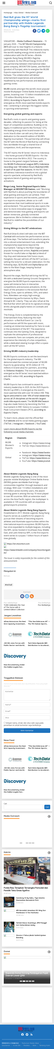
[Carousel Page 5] (33, 843)
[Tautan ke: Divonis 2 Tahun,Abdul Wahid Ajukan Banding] (9, 939)
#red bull (8, 585)
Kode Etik (16, 1045)
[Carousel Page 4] (30, 843)
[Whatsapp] (48, 31)
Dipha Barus (38, 264)
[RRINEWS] (27, 3)
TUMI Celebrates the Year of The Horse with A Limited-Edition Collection (14, 606)
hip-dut (32, 253)
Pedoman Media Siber (30, 1043)
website (11, 420)
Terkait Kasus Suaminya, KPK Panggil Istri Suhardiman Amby (31, 924)
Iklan (34, 1045)
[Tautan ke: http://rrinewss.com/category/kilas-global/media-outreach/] (49, 816)
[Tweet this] (39, 31)
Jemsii (45, 250)
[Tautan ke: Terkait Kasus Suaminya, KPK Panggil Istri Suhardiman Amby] (9, 927)
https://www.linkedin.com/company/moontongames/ (27, 551)
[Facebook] (22, 596)
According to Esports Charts (24, 100)
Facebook (29, 423)
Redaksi (26, 1045)
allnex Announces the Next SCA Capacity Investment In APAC (15, 622)
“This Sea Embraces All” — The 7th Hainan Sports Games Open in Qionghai (39, 622)
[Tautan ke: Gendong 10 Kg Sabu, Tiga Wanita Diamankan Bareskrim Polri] (9, 902)
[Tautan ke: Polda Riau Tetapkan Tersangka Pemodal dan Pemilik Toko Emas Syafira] (27, 871)
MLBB (7, 88)
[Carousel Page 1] (21, 843)
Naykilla (34, 250)
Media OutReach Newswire (29, 41)
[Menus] (4, 3)
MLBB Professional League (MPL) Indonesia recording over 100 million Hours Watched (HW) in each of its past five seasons (26, 167)
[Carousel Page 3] (27, 843)
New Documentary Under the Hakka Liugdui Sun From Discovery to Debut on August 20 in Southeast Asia (15, 666)
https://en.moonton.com (18, 543)
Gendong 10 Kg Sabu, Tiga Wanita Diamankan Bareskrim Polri (30, 899)
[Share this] (34, 31)
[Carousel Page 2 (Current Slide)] (24, 843)
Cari (5, 803)
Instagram (18, 423)
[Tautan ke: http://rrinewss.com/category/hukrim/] (49, 852)
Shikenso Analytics (15, 370)
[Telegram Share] (43, 31)
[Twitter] (27, 596)
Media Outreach (9, 32)
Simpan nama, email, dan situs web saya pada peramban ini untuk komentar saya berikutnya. (23, 724)
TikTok (7, 423)
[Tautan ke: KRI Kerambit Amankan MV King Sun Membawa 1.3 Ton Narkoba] (9, 914)
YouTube (40, 423)
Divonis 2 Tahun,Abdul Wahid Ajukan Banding (31, 936)
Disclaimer (6, 1045)
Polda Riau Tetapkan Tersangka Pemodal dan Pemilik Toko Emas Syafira (26, 889)
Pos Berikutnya (44, 604)
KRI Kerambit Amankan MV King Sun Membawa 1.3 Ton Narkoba (31, 911)
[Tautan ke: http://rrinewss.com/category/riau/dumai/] (49, 951)
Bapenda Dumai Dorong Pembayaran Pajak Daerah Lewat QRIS (27, 974)
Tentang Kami (44, 1045)
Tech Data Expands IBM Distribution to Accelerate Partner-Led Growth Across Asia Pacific (39, 644)
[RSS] (32, 596)
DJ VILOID (23, 264)
